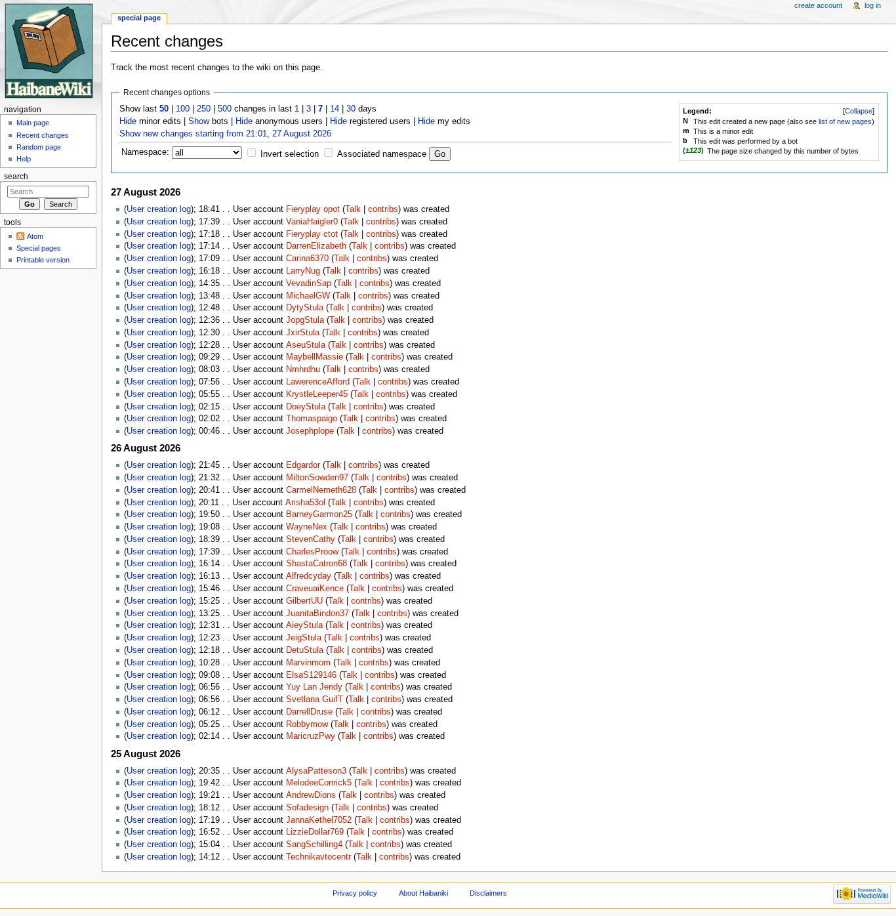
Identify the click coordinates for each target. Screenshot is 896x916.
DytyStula (304, 307)
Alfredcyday (308, 576)
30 (351, 109)
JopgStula (305, 320)
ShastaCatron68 (316, 563)
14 (334, 109)
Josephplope (310, 431)
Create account (818, 5)
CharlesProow (312, 551)
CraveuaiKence (315, 588)
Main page (32, 123)
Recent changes (42, 135)
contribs (383, 209)
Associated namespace (381, 154)
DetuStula (304, 650)
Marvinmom (308, 662)
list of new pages (845, 121)
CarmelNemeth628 (321, 490)
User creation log (159, 209)
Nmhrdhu (303, 369)
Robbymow (307, 724)
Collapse (858, 111)
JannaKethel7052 (319, 820)
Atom (35, 236)
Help (23, 159)
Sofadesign (307, 807)
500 (225, 109)
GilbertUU (304, 601)
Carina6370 (307, 258)
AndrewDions (311, 795)
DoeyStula (305, 406)
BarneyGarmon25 (319, 514)
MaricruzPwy (310, 736)
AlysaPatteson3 (316, 771)
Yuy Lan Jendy (314, 687)
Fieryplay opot (313, 209)
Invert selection (289, 154)
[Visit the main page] (51, 51)
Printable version (43, 260)
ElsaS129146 (311, 675)
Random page (38, 147)
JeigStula (303, 637)
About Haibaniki (423, 893)
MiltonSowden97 (317, 477)
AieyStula (304, 625)
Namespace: (145, 152)
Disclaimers (488, 893)
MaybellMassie (314, 357)
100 (183, 109)
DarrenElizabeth (316, 246)
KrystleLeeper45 (317, 394)
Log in (873, 5)
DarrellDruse (309, 712)
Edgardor (303, 465)
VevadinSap (308, 283)
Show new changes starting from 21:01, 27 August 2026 (225, 133)
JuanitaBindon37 (317, 613)
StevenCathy (310, 539)
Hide (127, 121)
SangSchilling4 (314, 844)
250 (204, 109)
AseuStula (305, 345)
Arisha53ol (305, 502)
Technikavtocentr (318, 857)
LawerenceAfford (318, 381)
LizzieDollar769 (315, 832)
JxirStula (302, 332)
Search (16, 176)
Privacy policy (355, 893)
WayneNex (306, 526)
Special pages (38, 248)
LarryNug (303, 271)
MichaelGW (308, 296)
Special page (139, 18)
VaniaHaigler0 (312, 221)
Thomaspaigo (311, 418)
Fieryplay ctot (312, 234)
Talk (353, 209)
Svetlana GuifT (314, 699)
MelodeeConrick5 (319, 782)
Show (198, 121)
